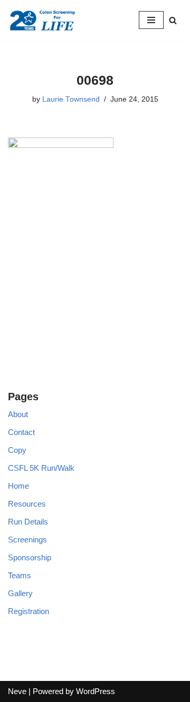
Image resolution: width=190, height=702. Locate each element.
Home (18, 485)
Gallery (20, 593)
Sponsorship (29, 557)
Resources (27, 503)
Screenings (27, 539)
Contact (21, 432)
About (18, 414)
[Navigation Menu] (151, 20)
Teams (19, 575)
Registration (28, 611)
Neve (17, 691)
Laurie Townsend (71, 99)
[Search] (173, 20)
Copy (17, 450)
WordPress (95, 691)
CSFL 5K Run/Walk (41, 467)
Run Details (28, 521)
